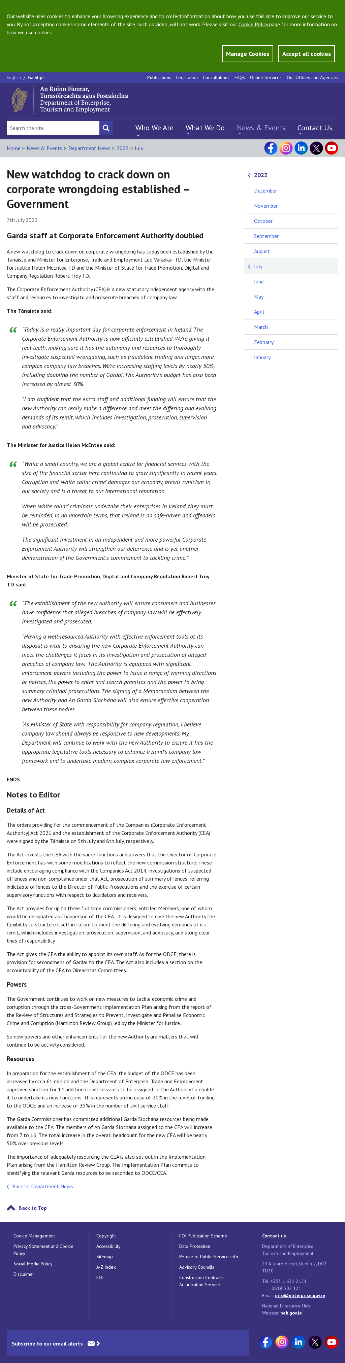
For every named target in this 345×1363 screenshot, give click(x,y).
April (259, 311)
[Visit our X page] (316, 148)
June (259, 281)
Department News (89, 148)
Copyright (106, 1236)
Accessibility (108, 1246)
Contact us (274, 1236)
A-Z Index (106, 1267)
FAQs (239, 77)
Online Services (266, 77)
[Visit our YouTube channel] (331, 148)
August (262, 251)
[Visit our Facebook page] (271, 148)
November (266, 205)
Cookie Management (34, 1236)
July (139, 148)
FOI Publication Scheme (203, 1236)
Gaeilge (36, 77)
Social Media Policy (33, 1264)
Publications (159, 77)
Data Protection (194, 1246)
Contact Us (314, 127)
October (263, 220)
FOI (99, 1277)
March (261, 326)
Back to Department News (42, 1186)
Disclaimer (23, 1274)
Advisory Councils (196, 1267)
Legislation (187, 77)
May (258, 296)
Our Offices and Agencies (312, 77)
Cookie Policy (253, 24)
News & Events (261, 127)
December (265, 190)
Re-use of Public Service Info (208, 1257)
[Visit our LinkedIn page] (301, 148)
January (262, 357)
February (264, 342)
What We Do (205, 127)
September (266, 236)
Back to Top (33, 1207)
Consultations (216, 77)
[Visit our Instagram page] (286, 148)
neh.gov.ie (291, 1313)
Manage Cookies (247, 54)
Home (14, 148)
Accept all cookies (306, 54)
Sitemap (104, 1257)
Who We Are (154, 127)
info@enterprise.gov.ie (300, 1295)
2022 (123, 148)
